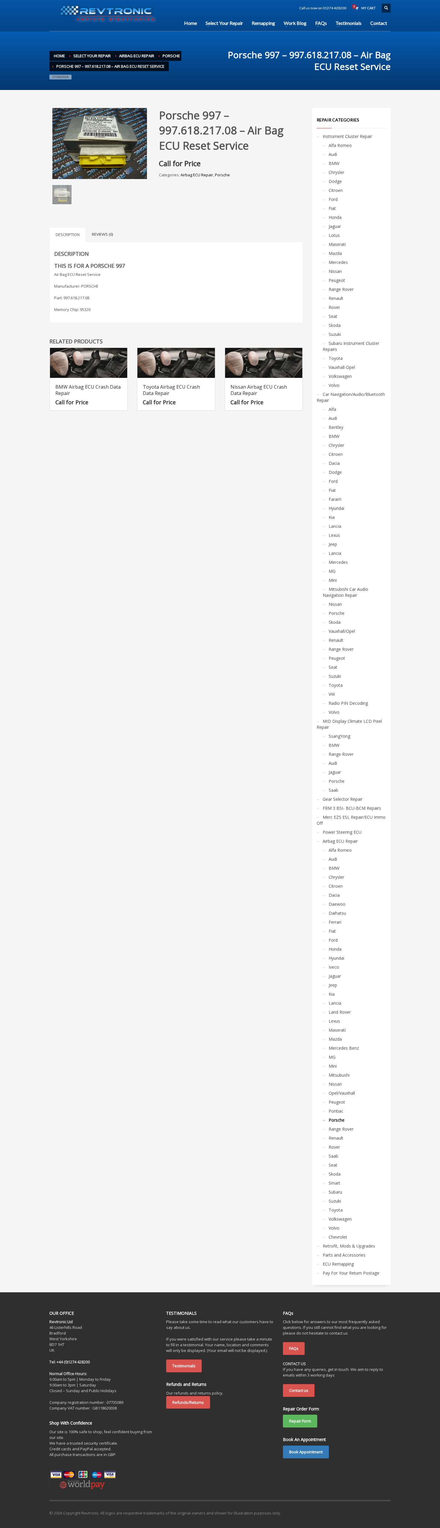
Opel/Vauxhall (342, 1093)
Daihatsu (337, 913)
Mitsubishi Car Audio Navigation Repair (345, 592)
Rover (334, 307)
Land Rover (340, 1012)
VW (332, 694)
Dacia (334, 463)
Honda (335, 217)
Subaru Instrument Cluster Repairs (351, 346)
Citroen (336, 190)
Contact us (298, 1390)
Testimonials (183, 1365)
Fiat (332, 208)
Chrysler (336, 172)
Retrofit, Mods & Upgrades (349, 1246)
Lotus (334, 235)
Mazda (335, 253)
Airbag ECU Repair (196, 175)
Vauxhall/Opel (342, 631)
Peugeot (337, 280)
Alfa (332, 409)
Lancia (335, 526)
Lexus (334, 535)
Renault (336, 298)
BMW (334, 163)
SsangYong (339, 736)
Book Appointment (306, 1452)
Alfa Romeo (340, 145)
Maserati (337, 244)
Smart (334, 1183)
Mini (333, 580)
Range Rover (341, 289)
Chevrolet (338, 1237)
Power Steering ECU (342, 832)
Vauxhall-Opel (342, 367)
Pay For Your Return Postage (351, 1273)
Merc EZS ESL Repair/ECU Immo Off (351, 820)
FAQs (293, 1348)
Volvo (334, 385)
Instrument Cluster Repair (347, 136)
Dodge (335, 181)
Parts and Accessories (344, 1255)
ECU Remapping (338, 1264)
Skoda (335, 325)
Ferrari (335, 922)
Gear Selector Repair (342, 799)
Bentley (336, 427)
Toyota (336, 358)
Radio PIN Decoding (348, 703)
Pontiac (336, 1111)
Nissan (335, 271)
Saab (333, 790)
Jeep (333, 544)
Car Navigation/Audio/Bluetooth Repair (351, 397)
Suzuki (335, 334)
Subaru (335, 1192)
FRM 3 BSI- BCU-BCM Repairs (352, 808)
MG (332, 571)
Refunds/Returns (188, 1402)
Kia (332, 517)
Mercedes (338, 262)
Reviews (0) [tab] (102, 234)
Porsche (222, 175)
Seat (333, 316)
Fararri (335, 499)
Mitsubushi (339, 1075)
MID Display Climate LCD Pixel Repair (349, 724)
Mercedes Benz (344, 1048)
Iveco (334, 967)
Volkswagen (340, 376)
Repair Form (300, 1421)
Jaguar (335, 226)
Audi (333, 154)
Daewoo (337, 904)
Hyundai (336, 508)
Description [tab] (68, 234)
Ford (333, 199)
